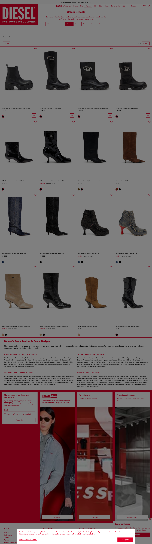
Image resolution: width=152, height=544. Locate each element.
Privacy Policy (77, 534)
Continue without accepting (28, 539)
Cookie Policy (89, 534)
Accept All (125, 539)
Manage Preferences (58, 534)
